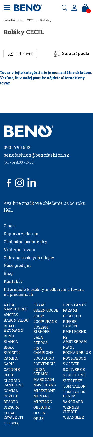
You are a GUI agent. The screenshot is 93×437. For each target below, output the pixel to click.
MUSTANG (42, 401)
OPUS (38, 418)
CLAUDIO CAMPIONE (14, 383)
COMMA (11, 390)
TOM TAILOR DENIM (74, 394)
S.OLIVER (71, 363)
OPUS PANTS (74, 305)
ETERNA (11, 423)
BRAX (9, 347)
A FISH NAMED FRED (16, 307)
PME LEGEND (74, 331)
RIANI (68, 347)
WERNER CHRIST (71, 409)
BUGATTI (12, 352)
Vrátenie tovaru (19, 249)
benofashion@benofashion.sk (36, 155)
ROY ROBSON (74, 358)
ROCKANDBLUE (77, 352)
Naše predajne (17, 265)
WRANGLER (73, 417)
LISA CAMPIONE (43, 350)
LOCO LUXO (43, 358)
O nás (9, 225)
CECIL (31, 20)
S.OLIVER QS (74, 369)
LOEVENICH (44, 363)
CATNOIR (12, 369)
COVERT (11, 396)
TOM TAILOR (74, 386)
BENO (9, 336)
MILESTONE (44, 390)
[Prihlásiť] (74, 8)
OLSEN (39, 413)
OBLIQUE (41, 407)
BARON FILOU (16, 320)
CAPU (9, 363)
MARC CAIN (43, 379)
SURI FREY (72, 380)
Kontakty (13, 281)
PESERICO (72, 316)
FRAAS (39, 305)
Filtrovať (24, 53)
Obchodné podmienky (25, 241)
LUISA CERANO (40, 371)
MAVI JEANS (44, 385)
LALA (38, 337)
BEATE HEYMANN (13, 328)
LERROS (40, 342)
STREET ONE (74, 375)
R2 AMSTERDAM (75, 339)
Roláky (46, 20)
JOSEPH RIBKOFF (41, 329)
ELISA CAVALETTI (13, 415)
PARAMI (70, 310)
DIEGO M (11, 407)
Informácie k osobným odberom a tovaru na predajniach (44, 292)
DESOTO (11, 401)
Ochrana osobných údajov (29, 257)
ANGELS (11, 314)
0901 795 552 (17, 147)
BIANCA (11, 341)
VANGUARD (73, 401)
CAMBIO (11, 358)
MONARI (41, 396)
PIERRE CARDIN (70, 323)
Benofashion (13, 20)
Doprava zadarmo (21, 233)
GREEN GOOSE (45, 310)
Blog (8, 273)
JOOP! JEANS (45, 321)
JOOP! (38, 316)
